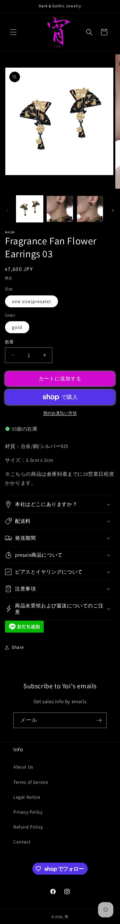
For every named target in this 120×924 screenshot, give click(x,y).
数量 (9, 342)
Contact (21, 842)
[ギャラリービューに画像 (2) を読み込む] (59, 209)
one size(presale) (31, 301)
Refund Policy (28, 827)
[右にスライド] (112, 210)
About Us (23, 767)
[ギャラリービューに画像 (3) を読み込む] (90, 209)
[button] (13, 32)
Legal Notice (26, 797)
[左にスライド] (7, 210)
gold (17, 327)
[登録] (99, 720)
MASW (10, 232)
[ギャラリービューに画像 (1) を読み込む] (29, 209)
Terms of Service (30, 782)
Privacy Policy (27, 812)
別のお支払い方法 (60, 412)
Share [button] (18, 647)
